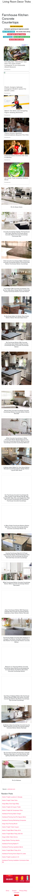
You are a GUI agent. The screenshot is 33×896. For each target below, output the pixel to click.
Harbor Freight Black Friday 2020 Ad (12, 833)
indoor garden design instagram (16, 34)
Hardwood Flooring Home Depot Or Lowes (14, 853)
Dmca (7, 890)
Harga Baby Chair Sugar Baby (10, 803)
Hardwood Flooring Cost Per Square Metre (14, 817)
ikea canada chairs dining (23, 31)
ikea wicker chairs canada (16, 39)
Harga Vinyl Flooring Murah (9, 823)
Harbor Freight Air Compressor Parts (12, 810)
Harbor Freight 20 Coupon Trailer (11, 807)
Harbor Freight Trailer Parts (9, 800)
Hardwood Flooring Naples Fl (10, 843)
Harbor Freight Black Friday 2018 (11, 850)
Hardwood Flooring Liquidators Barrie (12, 847)
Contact (14, 890)
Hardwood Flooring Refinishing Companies (14, 820)
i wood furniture (8, 37)
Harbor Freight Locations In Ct (10, 857)
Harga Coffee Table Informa (10, 837)
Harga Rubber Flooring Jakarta (10, 840)
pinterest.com (11, 789)
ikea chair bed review (8, 31)
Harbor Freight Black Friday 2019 (11, 830)
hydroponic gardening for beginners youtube (16, 29)
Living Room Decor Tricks (17, 1)
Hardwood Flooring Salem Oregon (11, 813)
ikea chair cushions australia (21, 37)
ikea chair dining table (16, 26)
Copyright (16, 892)
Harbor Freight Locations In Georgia (12, 797)
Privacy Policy (23, 890)
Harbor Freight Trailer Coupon (10, 827)
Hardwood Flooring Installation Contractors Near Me (15, 861)
